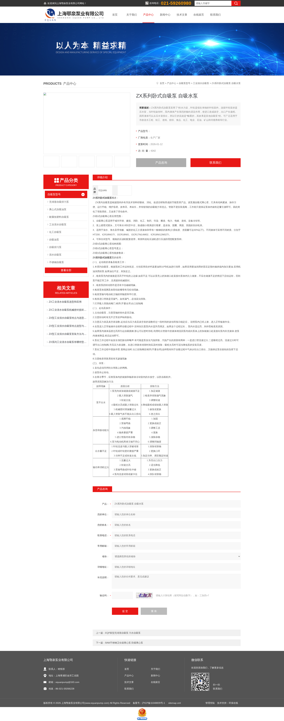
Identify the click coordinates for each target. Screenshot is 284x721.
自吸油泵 (54, 239)
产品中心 (148, 14)
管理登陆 (210, 703)
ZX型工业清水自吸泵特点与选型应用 (68, 317)
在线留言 (198, 14)
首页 (115, 14)
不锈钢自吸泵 (56, 262)
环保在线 (233, 703)
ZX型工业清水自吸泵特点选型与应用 (68, 325)
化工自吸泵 (55, 232)
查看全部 (66, 270)
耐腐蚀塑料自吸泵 (59, 216)
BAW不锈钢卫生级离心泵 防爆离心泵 (124, 642)
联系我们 (215, 14)
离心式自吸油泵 (57, 209)
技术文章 (182, 14)
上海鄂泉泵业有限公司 (68, 3)
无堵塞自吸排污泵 (59, 201)
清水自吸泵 (55, 254)
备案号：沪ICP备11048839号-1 (149, 703)
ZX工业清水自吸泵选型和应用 (65, 301)
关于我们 (131, 14)
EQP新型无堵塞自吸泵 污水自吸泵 (123, 633)
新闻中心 (165, 14)
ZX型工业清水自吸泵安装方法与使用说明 (68, 334)
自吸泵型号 (184, 83)
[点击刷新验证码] (144, 595)
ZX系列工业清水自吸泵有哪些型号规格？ (68, 342)
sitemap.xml (174, 703)
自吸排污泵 (55, 247)
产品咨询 (161, 162)
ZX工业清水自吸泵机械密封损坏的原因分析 (68, 309)
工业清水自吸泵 (201, 83)
